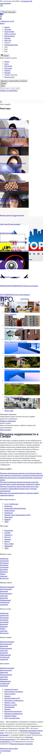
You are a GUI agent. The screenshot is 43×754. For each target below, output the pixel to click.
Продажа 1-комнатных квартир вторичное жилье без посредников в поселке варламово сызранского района (20, 483)
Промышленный (6, 593)
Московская (4, 563)
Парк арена (8, 517)
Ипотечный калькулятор (13, 711)
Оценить (7, 70)
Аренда (7, 27)
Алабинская (4, 558)
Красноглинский (6, 589)
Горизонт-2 (8, 535)
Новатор (7, 519)
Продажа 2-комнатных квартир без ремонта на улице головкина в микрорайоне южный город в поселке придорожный (19, 488)
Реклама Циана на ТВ (12, 698)
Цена (3, 86)
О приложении (5, 751)
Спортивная (4, 567)
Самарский (4, 604)
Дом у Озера (9, 544)
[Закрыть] (1, 5)
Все (6, 522)
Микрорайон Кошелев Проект (15, 508)
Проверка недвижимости (13, 714)
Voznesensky (8, 530)
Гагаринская (4, 561)
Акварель (7, 539)
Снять (6, 64)
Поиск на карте (9, 694)
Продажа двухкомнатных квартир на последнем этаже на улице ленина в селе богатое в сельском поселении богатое (21, 474)
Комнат (3, 83)
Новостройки (9, 31)
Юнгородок (4, 578)
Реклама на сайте (10, 705)
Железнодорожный (7, 587)
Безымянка (4, 569)
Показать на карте (6, 90)
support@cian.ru (5, 741)
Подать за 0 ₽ (9, 77)
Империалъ (8, 546)
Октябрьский (4, 602)
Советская (3, 576)
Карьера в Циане (10, 716)
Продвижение (9, 707)
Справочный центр (11, 689)
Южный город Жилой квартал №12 (17, 515)
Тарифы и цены (9, 703)
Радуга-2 (7, 537)
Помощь (7, 709)
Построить (8, 68)
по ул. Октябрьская (11, 504)
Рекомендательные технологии (21, 744)
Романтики (8, 506)
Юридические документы (13, 691)
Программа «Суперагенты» (14, 700)
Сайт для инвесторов (12, 718)
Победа (2, 574)
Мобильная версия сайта (9, 748)
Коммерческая (9, 36)
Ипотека (7, 38)
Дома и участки (10, 34)
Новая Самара (9, 510)
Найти (15, 90)
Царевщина (8, 513)
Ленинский (4, 591)
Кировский (4, 598)
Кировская (3, 572)
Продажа (7, 29)
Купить (6, 62)
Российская (4, 565)
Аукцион (7, 696)
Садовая (7, 533)
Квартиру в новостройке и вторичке (14, 81)
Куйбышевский (5, 600)
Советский (3, 596)
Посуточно (8, 66)
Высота (7, 541)
